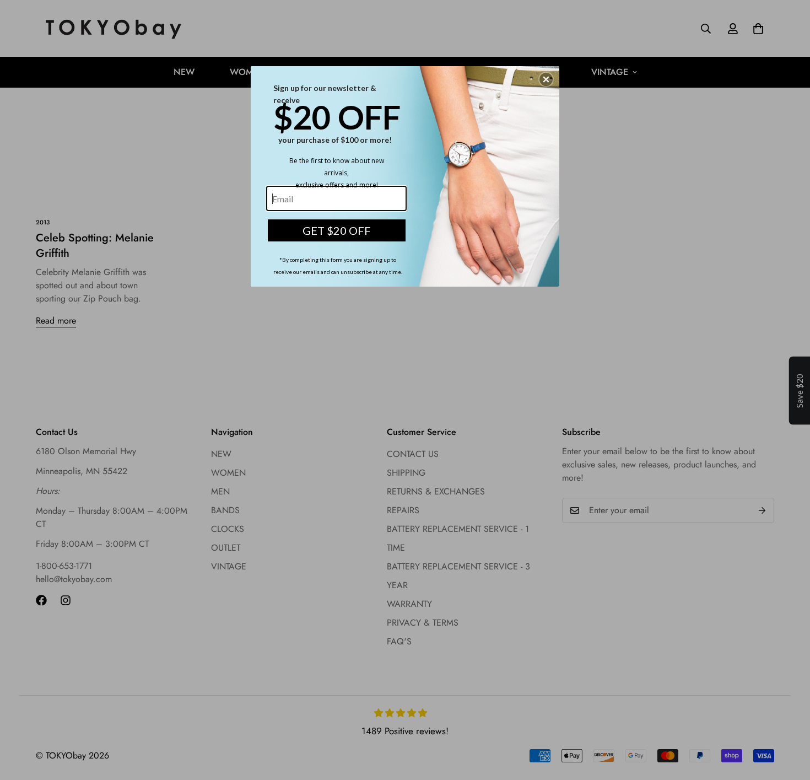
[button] (546, 79)
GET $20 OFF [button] (337, 230)
